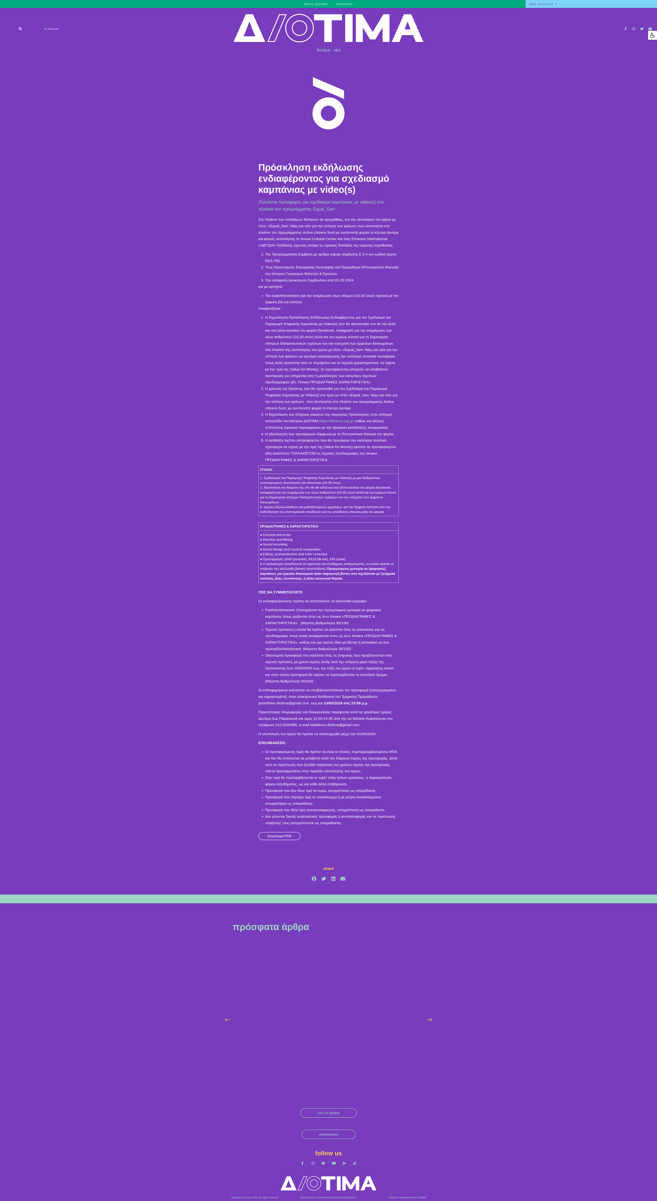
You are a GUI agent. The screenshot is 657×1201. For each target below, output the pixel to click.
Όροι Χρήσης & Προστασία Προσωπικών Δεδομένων (328, 1131)
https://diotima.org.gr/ (336, 421)
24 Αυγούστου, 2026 (244, 995)
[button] (652, 35)
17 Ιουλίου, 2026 (307, 995)
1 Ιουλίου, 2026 (372, 989)
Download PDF (279, 836)
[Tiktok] (354, 1097)
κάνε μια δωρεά (541, 4)
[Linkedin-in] (344, 1097)
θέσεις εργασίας (146, 3)
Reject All (621, 1194)
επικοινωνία (174, 3)
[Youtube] (650, 29)
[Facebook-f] (625, 29)
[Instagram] (633, 29)
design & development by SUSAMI (407, 1131)
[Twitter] (642, 29)
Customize (599, 1194)
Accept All (642, 1194)
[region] (328, 1191)
